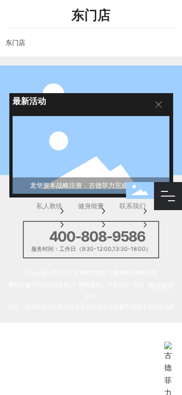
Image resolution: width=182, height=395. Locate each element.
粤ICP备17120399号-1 (41, 285)
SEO (91, 296)
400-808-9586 (97, 236)
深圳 (138, 284)
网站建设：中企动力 (104, 284)
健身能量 (91, 206)
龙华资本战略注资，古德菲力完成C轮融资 (91, 185)
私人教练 (49, 206)
